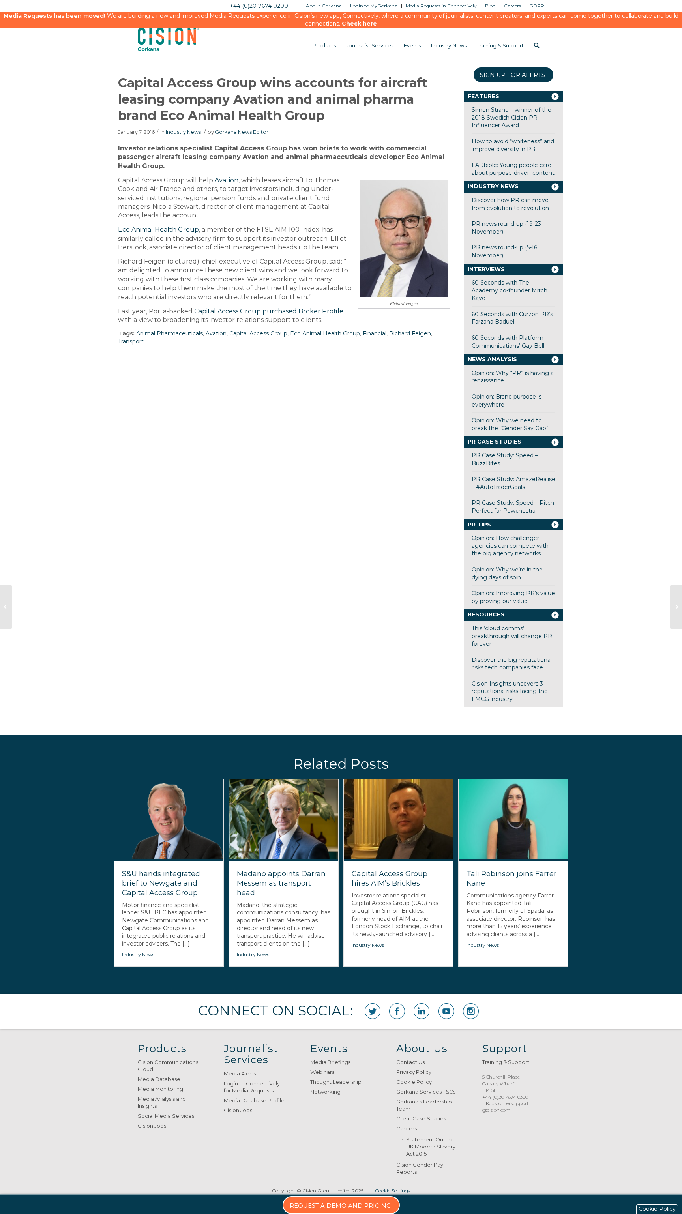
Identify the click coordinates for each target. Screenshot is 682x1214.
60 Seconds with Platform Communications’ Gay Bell (508, 341)
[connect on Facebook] (397, 1011)
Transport (131, 341)
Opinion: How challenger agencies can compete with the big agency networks (510, 545)
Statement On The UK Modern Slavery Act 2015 (430, 1146)
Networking (325, 1091)
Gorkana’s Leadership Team (424, 1105)
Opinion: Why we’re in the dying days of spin (507, 573)
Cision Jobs (152, 1125)
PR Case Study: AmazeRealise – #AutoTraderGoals (513, 483)
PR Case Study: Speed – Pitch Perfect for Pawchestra (513, 506)
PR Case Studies (494, 441)
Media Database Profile (254, 1100)
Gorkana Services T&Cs (425, 1091)
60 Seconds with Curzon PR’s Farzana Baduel (512, 318)
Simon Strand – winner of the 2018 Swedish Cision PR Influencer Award (511, 117)
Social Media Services (166, 1116)
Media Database (159, 1079)
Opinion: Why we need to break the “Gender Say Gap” (510, 424)
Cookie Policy (414, 1082)
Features (483, 96)
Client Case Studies (421, 1118)
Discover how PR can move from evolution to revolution (510, 204)
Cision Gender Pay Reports (419, 1168)
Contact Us (410, 1062)
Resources (486, 614)
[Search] (536, 45)
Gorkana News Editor (241, 132)
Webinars (322, 1072)
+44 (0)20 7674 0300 (505, 1097)
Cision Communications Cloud (168, 1065)
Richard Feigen (410, 333)
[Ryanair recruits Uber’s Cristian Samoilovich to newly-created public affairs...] (6, 607)
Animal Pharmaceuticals (169, 333)
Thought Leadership (336, 1082)
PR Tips (479, 524)
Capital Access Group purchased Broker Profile (268, 311)
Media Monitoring (160, 1089)
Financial (374, 333)
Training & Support (505, 1062)
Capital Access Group (258, 333)
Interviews (486, 269)
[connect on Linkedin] (421, 1011)
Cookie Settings (392, 1190)
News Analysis (492, 359)
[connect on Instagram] (471, 1011)
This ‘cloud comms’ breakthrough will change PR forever (512, 636)
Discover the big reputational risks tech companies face (512, 663)
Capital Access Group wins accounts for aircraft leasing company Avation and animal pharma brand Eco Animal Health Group (272, 99)
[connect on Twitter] (372, 1011)
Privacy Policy (413, 1072)
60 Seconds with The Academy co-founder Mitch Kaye (509, 290)
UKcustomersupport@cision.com (505, 1106)
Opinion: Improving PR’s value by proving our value (513, 597)
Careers (406, 1128)
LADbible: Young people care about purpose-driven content (513, 168)
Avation (226, 180)
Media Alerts (240, 1073)
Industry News (183, 132)
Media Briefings (330, 1062)
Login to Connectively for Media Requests (252, 1087)
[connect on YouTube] (446, 1011)
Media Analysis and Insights (162, 1102)
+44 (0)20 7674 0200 (259, 5)
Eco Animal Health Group (158, 229)
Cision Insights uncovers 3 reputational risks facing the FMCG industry (510, 691)
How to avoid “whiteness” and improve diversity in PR (513, 145)
